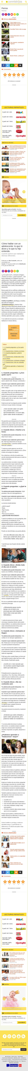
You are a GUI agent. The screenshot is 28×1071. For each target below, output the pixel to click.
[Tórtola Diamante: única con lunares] (5, 38)
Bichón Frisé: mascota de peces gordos (16, 49)
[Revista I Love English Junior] (21, 131)
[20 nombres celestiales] (14, 998)
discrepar (4, 702)
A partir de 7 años (7, 121)
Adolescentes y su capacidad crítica (17, 856)
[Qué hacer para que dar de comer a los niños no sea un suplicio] (14, 191)
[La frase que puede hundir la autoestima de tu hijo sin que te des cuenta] (5, 960)
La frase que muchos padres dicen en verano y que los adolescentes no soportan (17, 837)
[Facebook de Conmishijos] (8, 14)
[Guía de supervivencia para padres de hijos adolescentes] (5, 851)
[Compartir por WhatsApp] (17, 14)
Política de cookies (6, 1059)
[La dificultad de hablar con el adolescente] (5, 845)
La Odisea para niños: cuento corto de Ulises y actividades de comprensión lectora (17, 164)
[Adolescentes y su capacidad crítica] (5, 858)
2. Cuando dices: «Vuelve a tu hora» (14, 351)
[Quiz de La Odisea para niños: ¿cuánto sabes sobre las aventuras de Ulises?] (5, 158)
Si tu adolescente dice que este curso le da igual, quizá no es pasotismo (17, 954)
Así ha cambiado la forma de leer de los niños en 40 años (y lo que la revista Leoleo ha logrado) (18, 147)
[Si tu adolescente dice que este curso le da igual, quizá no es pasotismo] (5, 954)
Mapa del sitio (17, 1057)
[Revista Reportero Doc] (21, 126)
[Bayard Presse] (12, 1065)
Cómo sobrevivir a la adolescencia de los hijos (16, 863)
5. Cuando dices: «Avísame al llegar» (14, 360)
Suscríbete (21, 215)
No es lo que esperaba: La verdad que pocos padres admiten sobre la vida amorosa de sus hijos (17, 972)
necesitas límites (6, 443)
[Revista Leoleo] (21, 122)
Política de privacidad (7, 1057)
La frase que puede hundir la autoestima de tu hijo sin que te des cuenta (17, 960)
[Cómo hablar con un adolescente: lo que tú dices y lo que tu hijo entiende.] (5, 24)
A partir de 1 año (7, 112)
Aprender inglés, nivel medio (7, 136)
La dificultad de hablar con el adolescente (17, 843)
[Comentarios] (20, 65)
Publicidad (20, 1056)
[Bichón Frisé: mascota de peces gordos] (5, 51)
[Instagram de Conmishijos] (3, 14)
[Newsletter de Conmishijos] (14, 14)
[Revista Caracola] (21, 117)
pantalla (6, 594)
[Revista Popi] (21, 112)
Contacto (23, 1057)
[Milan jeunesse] (20, 1065)
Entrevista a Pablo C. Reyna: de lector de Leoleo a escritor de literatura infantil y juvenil (17, 153)
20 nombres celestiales (14, 1008)
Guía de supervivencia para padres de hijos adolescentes (17, 850)
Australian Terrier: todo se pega (18, 29)
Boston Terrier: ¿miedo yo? (17, 55)
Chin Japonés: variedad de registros (17, 43)
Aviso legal (14, 1056)
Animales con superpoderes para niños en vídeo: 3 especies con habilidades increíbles (18, 170)
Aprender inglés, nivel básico (7, 131)
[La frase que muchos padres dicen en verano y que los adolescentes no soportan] (5, 838)
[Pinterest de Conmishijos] (5, 14)
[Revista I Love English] (21, 136)
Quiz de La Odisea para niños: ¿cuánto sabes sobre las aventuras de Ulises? (17, 158)
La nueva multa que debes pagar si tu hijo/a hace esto (18, 978)
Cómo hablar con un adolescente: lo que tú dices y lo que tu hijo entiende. (18, 24)
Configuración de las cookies (19, 1059)
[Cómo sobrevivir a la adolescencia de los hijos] (5, 865)
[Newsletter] (16, 65)
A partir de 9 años (7, 126)
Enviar (23, 1049)
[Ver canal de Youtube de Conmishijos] (11, 14)
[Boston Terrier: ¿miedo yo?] (5, 58)
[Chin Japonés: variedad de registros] (5, 44)
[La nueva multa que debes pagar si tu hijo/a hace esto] (5, 978)
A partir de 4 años (7, 117)
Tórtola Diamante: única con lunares (17, 36)
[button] (4, 191)
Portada (8, 1056)
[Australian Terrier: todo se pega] (5, 31)
